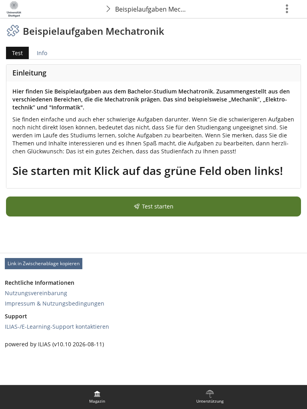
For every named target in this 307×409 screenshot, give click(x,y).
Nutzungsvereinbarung (36, 293)
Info (42, 53)
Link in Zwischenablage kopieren (44, 263)
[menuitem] (97, 397)
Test (14, 54)
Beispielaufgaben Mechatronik (153, 9)
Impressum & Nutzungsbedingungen (54, 303)
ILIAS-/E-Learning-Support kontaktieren (57, 326)
